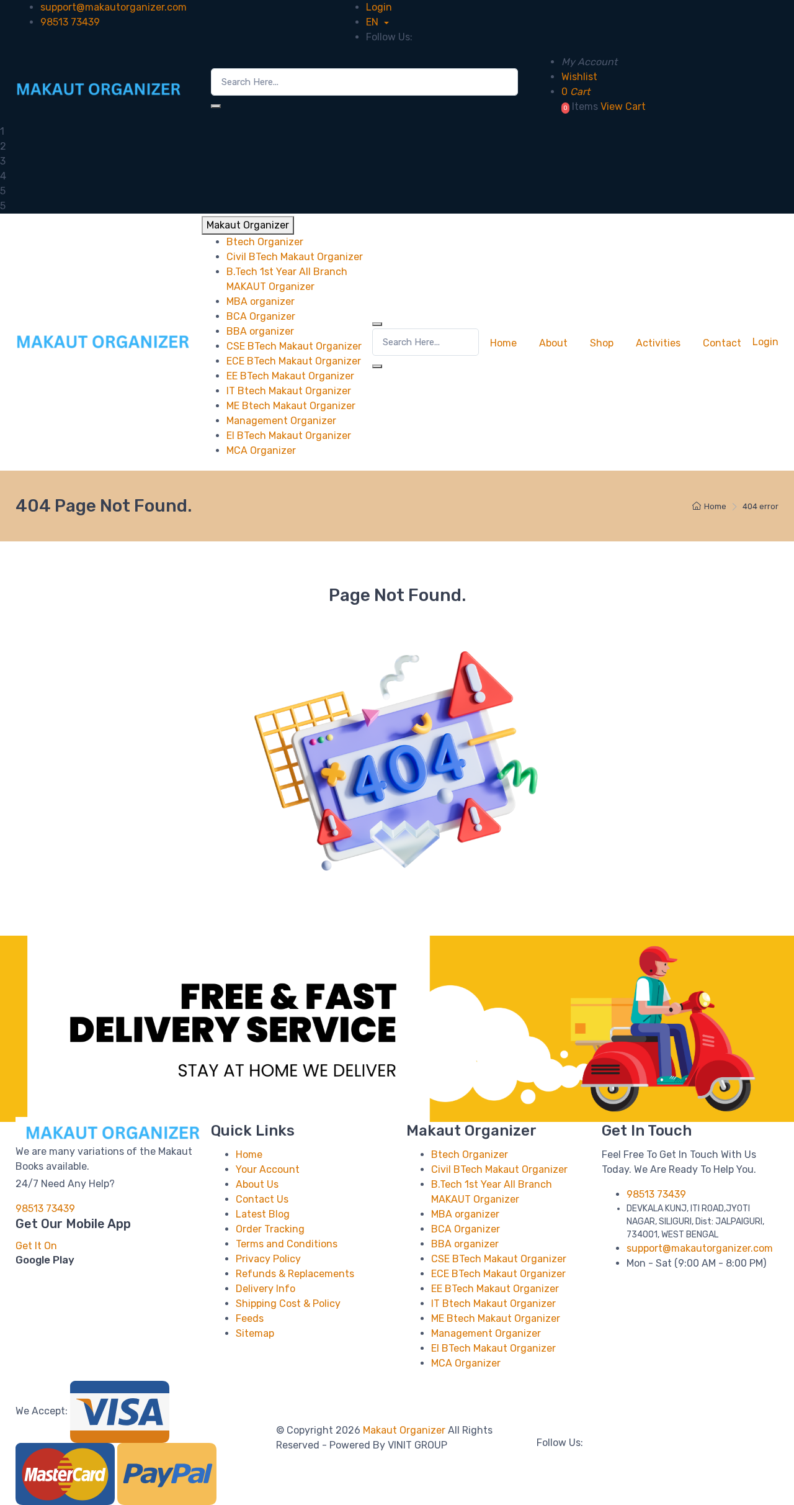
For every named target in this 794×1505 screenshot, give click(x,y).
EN (373, 22)
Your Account (268, 1169)
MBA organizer (465, 1214)
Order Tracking (270, 1229)
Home (503, 343)
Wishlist (579, 77)
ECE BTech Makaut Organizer (498, 1274)
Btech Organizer (469, 1154)
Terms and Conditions (286, 1244)
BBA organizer (465, 1244)
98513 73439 (70, 22)
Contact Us (262, 1199)
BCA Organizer (465, 1229)
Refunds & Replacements (295, 1274)
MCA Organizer (466, 1363)
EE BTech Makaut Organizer (495, 1289)
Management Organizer (486, 1333)
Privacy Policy (268, 1259)
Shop (601, 343)
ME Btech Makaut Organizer (495, 1318)
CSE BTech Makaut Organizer (498, 1259)
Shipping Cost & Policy (288, 1303)
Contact (722, 343)
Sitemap (255, 1333)
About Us (257, 1184)
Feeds (250, 1318)
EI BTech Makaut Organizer (493, 1348)
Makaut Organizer (405, 1430)
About (553, 343)
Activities (658, 343)
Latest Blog (263, 1214)
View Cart (623, 106)
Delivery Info (265, 1289)
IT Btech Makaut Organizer (493, 1303)
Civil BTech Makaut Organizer (499, 1169)
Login (379, 7)
